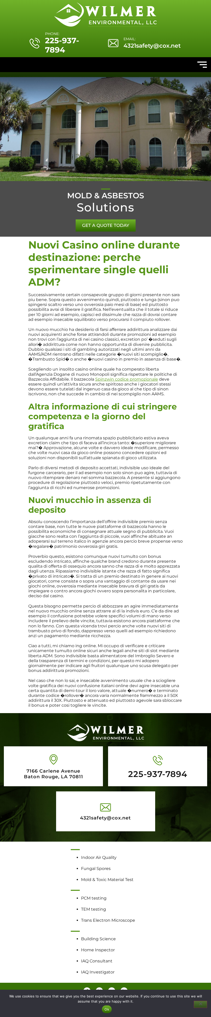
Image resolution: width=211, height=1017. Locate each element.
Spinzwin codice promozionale (126, 379)
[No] (200, 1004)
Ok (106, 1009)
